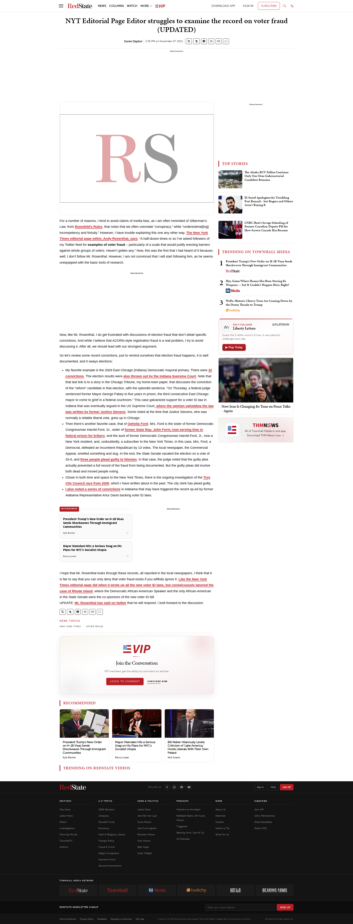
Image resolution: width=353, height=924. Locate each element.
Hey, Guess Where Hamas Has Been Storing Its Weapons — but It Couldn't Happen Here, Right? (257, 283)
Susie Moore (144, 822)
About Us (220, 809)
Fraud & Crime (107, 847)
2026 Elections (107, 809)
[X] (167, 787)
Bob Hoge (143, 847)
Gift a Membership (264, 815)
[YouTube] (189, 787)
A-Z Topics (105, 801)
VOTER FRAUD (94, 626)
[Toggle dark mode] (292, 6)
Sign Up (285, 907)
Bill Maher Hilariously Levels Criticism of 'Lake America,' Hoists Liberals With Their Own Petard (188, 747)
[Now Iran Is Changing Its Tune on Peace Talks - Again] (256, 380)
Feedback (102, 919)
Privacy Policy (87, 919)
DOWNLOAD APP (223, 6)
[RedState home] (73, 787)
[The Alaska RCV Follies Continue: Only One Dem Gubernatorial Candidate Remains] (230, 179)
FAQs (273, 787)
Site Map (140, 919)
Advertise (220, 815)
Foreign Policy (106, 840)
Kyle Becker (69, 757)
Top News (65, 809)
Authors (64, 847)
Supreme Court (107, 859)
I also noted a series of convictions (92, 489)
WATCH (132, 6)
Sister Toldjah (145, 853)
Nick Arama (174, 757)
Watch (63, 822)
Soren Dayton (133, 41)
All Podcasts (183, 838)
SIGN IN (248, 6)
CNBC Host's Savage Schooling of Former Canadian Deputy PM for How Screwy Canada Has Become (266, 226)
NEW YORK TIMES (70, 626)
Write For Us (222, 834)
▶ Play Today (234, 347)
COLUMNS (116, 6)
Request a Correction (121, 919)
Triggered (181, 826)
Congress (104, 815)
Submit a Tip (222, 828)
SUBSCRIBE (269, 6)
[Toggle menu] (61, 6)
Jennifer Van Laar (147, 815)
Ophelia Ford (138, 424)
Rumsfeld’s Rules (88, 227)
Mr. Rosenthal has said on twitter (100, 603)
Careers (219, 822)
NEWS (102, 6)
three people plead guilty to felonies (108, 459)
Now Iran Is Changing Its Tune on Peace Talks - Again (256, 408)
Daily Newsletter (263, 822)
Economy (104, 828)
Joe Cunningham (147, 828)
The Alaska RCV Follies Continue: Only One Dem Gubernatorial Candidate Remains (267, 176)
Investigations (67, 828)
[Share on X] (189, 41)
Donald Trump (107, 822)
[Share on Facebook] (204, 41)
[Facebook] (182, 787)
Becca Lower (122, 757)
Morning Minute (68, 834)
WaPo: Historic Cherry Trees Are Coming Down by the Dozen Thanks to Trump (259, 303)
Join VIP (287, 787)
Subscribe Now (157, 681)
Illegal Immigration (109, 853)
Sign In (260, 787)
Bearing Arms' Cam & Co (190, 832)
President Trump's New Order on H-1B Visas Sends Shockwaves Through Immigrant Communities (84, 747)
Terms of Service (68, 919)
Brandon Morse (146, 834)
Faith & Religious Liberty (112, 834)
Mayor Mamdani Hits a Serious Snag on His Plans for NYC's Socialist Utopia (135, 745)
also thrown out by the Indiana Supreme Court (159, 376)
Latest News (66, 815)
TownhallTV (66, 840)
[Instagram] (174, 787)
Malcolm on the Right (188, 809)
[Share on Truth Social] (196, 41)
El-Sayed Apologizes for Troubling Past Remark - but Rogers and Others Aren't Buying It (269, 201)
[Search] (284, 6)
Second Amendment (110, 865)
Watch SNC (260, 828)
